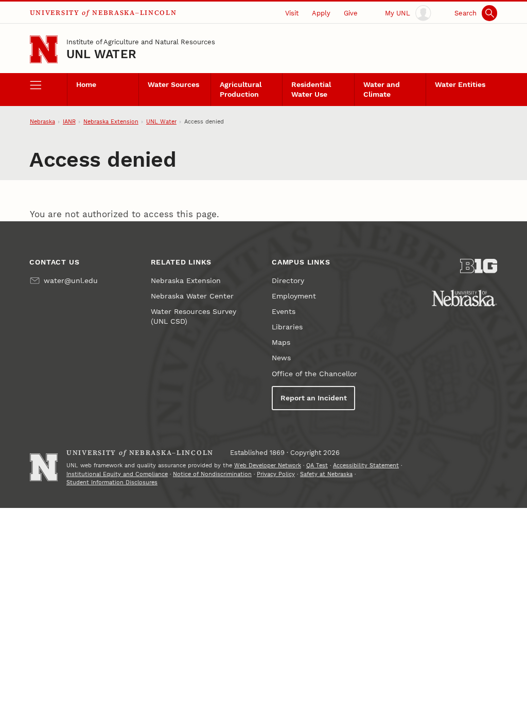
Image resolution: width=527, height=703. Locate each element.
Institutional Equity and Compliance (117, 474)
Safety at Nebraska (326, 474)
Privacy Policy (276, 474)
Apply (321, 13)
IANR (69, 121)
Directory (288, 280)
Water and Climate (381, 89)
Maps (281, 342)
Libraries (287, 327)
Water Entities (460, 84)
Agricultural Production (240, 89)
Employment (294, 296)
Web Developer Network (267, 465)
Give (351, 13)
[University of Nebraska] (464, 298)
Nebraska (42, 121)
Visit (291, 13)
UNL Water (101, 54)
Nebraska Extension (110, 121)
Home (86, 84)
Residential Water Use (311, 89)
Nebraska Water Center (192, 296)
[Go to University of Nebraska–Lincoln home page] (44, 49)
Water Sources (173, 84)
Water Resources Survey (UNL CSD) (193, 316)
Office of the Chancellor (314, 374)
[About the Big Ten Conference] (478, 266)
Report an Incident (313, 398)
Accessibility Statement (366, 465)
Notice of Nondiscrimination (212, 474)
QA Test (317, 465)
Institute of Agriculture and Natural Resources (140, 42)
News (281, 358)
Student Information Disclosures (111, 482)
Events (283, 311)
